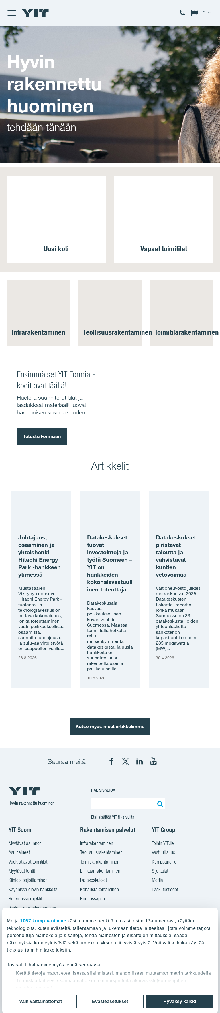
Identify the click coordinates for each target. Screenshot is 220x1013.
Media (157, 880)
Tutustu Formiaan (42, 436)
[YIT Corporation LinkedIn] (139, 761)
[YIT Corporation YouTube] (153, 761)
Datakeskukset (93, 880)
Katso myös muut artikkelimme (110, 726)
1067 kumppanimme (43, 920)
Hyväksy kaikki (179, 1001)
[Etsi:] (159, 803)
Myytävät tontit (22, 871)
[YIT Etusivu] (35, 13)
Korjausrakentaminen (99, 889)
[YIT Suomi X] (125, 761)
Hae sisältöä (103, 790)
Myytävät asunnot (25, 843)
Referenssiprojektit (25, 899)
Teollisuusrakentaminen (101, 852)
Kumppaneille (164, 862)
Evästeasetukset (110, 1001)
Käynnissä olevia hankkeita (33, 889)
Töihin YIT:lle (163, 843)
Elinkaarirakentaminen (100, 871)
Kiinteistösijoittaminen (28, 880)
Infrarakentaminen (96, 843)
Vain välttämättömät (40, 1001)
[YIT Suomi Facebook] (111, 761)
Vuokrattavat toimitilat (28, 862)
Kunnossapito (92, 899)
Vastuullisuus (163, 852)
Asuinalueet (19, 852)
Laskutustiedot (165, 889)
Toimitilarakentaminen (99, 862)
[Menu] (11, 13)
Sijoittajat (160, 871)
